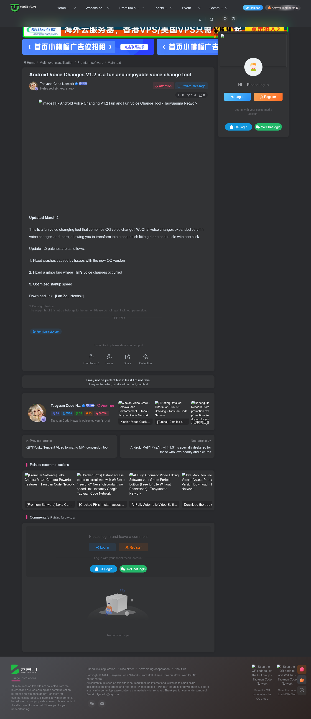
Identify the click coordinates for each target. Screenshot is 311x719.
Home (31, 62)
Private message (193, 86)
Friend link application (101, 669)
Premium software (90, 62)
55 (80, 413)
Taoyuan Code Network (57, 83)
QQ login (106, 569)
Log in (104, 547)
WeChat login (136, 569)
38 (57, 413)
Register (136, 547)
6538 (69, 413)
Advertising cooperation (154, 669)
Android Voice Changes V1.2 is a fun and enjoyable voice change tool (110, 74)
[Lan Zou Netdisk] (69, 295)
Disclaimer (127, 669)
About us (180, 669)
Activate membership (285, 8)
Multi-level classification (56, 62)
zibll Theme (155, 675)
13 (90, 413)
